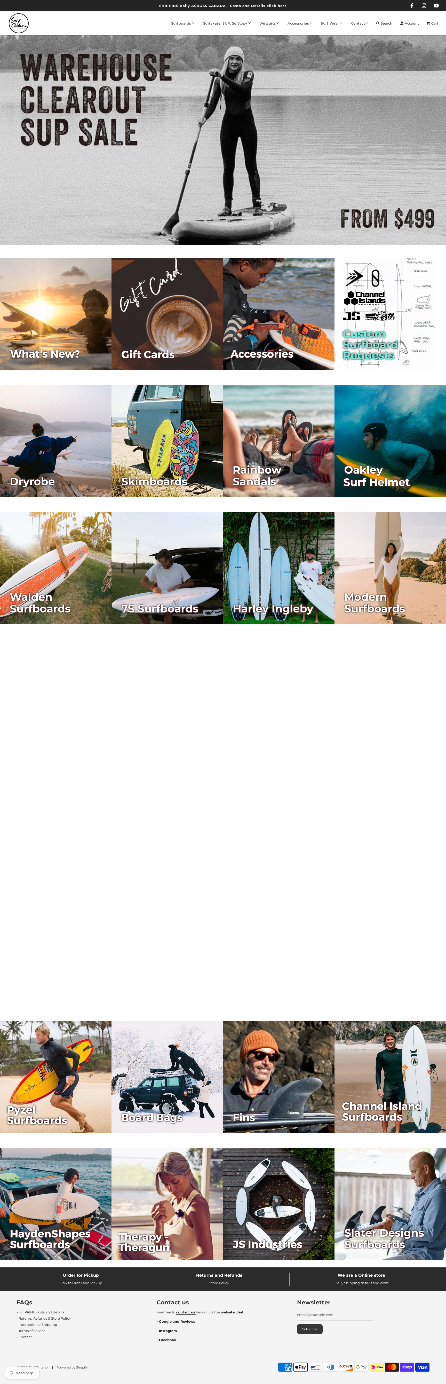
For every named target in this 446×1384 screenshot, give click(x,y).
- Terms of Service (31, 1331)
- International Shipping (37, 1324)
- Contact (24, 1337)
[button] (218, 247)
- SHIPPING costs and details (40, 1312)
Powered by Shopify (72, 1367)
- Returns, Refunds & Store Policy (44, 1318)
